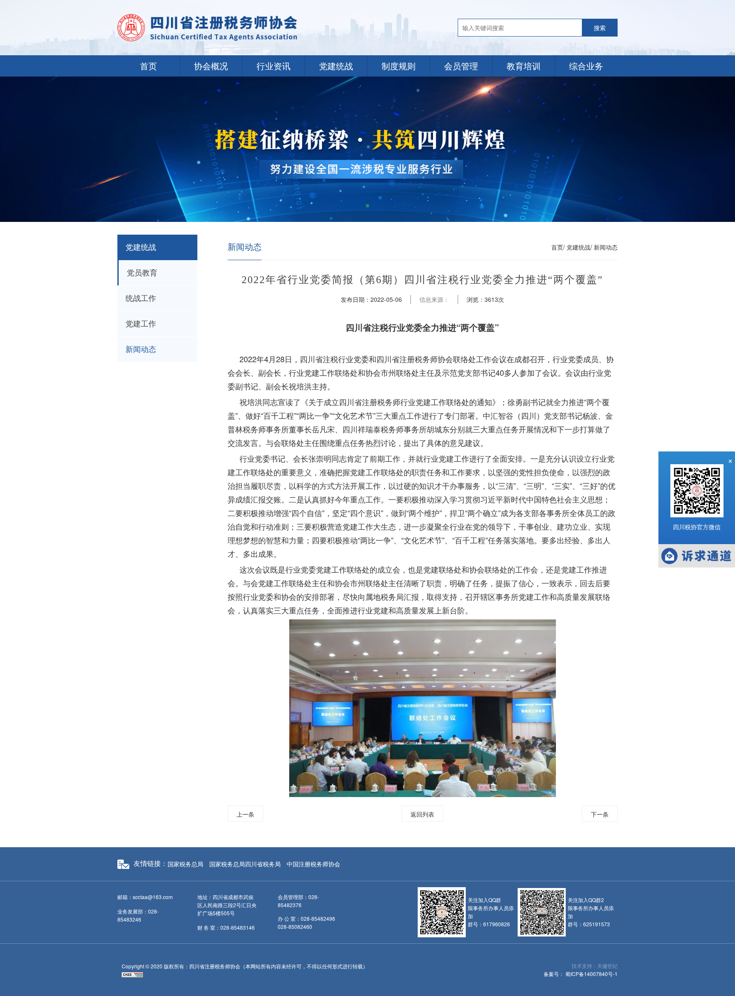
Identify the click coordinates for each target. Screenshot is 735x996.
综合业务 (586, 66)
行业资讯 (273, 66)
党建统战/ (579, 247)
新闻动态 (140, 349)
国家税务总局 (185, 864)
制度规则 (399, 66)
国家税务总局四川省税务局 (245, 864)
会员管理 (461, 66)
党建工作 (140, 324)
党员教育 (142, 273)
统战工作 (140, 298)
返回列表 (422, 814)
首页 (148, 66)
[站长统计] (132, 974)
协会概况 (211, 66)
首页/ (558, 247)
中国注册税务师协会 (313, 864)
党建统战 (336, 66)
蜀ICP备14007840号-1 (591, 973)
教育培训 (524, 66)
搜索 (600, 27)
